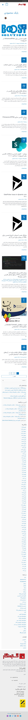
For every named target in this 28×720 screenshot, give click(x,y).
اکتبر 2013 (24, 529)
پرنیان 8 (24, 589)
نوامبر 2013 (24, 527)
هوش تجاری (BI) (23, 632)
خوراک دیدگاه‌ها (23, 646)
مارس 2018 (24, 507)
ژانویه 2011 (24, 560)
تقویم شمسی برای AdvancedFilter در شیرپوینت (15, 39)
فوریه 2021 (24, 472)
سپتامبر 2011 (24, 552)
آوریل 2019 (24, 493)
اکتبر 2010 (24, 566)
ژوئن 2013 (24, 534)
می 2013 (24, 536)
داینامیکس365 (23, 598)
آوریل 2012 (24, 544)
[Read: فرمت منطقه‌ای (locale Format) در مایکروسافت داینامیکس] (14, 310)
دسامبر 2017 (23, 513)
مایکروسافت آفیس (22, 614)
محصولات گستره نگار (20, 691)
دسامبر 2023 (23, 433)
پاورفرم (24, 585)
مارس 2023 (24, 441)
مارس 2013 (24, 538)
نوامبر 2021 (24, 460)
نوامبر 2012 (24, 540)
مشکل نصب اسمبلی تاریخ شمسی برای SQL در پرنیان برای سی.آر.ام (14, 236)
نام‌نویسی (24, 639)
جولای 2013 (24, 531)
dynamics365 (23, 579)
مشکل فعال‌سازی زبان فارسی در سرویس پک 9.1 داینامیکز (17, 92)
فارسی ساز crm (23, 608)
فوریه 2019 (24, 497)
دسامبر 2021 (23, 458)
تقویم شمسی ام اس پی (21, 596)
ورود (25, 641)
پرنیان (25, 587)
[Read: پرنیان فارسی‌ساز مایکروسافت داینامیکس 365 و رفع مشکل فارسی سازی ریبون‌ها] (14, 263)
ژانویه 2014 (24, 523)
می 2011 (24, 558)
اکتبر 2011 (24, 550)
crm (25, 577)
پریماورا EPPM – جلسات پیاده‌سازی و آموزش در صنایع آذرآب (15, 388)
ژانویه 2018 (24, 511)
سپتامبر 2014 (23, 517)
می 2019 (24, 491)
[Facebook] (15, 716)
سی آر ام (24, 602)
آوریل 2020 (24, 480)
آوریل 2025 (24, 427)
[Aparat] (18, 716)
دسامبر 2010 (24, 562)
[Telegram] (20, 716)
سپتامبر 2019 (23, 486)
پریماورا (24, 592)
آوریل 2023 (24, 439)
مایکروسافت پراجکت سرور (21, 620)
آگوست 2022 (23, 452)
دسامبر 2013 (23, 525)
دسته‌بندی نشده (23, 600)
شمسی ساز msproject (21, 606)
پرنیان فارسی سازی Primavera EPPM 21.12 (15, 118)
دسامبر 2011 (24, 546)
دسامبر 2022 (23, 445)
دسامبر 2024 (23, 429)
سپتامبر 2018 (23, 505)
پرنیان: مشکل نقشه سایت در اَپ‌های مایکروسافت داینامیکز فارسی (15, 353)
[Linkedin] (10, 716)
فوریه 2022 (24, 456)
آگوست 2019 (23, 488)
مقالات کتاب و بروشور (20, 693)
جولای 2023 (23, 435)
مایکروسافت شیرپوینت (22, 626)
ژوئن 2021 (24, 466)
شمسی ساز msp (23, 604)
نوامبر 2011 (24, 548)
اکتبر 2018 (24, 503)
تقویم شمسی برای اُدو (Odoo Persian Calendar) (11, 420)
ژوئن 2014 (24, 519)
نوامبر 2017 (24, 515)
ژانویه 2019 (24, 499)
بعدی (14, 376)
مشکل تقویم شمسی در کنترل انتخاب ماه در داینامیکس (15, 66)
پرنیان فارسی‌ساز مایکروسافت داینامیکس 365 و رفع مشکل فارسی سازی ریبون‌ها (15, 275)
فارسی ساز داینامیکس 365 (21, 610)
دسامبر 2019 (23, 484)
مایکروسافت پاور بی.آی (22, 616)
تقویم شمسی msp (22, 594)
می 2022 (24, 454)
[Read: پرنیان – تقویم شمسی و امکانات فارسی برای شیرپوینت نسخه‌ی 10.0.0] (19, 144)
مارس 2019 (24, 495)
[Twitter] (13, 716)
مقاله (25, 628)
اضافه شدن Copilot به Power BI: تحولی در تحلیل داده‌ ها (15, 390)
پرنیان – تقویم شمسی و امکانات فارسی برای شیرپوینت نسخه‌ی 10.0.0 (14, 155)
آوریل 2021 (24, 468)
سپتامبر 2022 (23, 450)
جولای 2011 (24, 556)
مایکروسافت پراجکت (22, 618)
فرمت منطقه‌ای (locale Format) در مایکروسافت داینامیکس (16, 326)
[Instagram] (7, 716)
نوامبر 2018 (24, 501)
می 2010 (24, 570)
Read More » (24, 52)
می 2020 (24, 478)
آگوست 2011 (23, 554)
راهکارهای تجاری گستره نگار (19, 694)
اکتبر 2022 (24, 447)
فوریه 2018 (24, 509)
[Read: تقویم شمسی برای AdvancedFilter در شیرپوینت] (14, 30)
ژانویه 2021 (24, 474)
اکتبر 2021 (24, 462)
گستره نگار (9, 713)
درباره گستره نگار (21, 696)
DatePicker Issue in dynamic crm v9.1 (15, 195)
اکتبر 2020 (24, 476)
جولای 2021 (24, 464)
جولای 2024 (23, 431)
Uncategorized (23, 581)
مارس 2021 (24, 470)
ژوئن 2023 (24, 437)
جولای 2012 (24, 542)
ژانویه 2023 (24, 443)
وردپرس (24, 648)
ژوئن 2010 (24, 568)
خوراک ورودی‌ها (23, 643)
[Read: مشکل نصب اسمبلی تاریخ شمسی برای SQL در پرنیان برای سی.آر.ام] (17, 224)
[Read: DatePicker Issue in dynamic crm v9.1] (17, 183)
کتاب (25, 612)
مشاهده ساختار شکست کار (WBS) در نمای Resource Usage (15, 398)
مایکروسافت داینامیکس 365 (21, 622)
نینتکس (24, 630)
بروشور (24, 583)
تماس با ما (22, 668)
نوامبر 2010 (24, 564)
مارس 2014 (24, 521)
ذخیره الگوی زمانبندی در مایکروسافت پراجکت (18, 396)
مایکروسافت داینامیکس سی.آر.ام (20, 624)
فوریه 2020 (24, 482)
